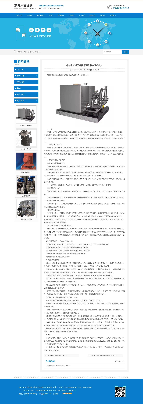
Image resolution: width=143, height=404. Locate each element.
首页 (25, 52)
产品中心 (71, 15)
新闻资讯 (92, 15)
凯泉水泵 (29, 15)
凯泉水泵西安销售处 (26, 125)
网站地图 (41, 394)
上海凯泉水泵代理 (26, 219)
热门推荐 (20, 101)
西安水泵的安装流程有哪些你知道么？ (105, 355)
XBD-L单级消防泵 (26, 172)
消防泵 (51, 15)
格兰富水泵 (40, 15)
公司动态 (38, 52)
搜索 (125, 52)
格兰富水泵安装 (26, 149)
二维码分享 (96, 70)
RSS (46, 394)
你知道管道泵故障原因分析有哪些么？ (59, 365)
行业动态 (20, 76)
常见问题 (20, 82)
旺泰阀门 (61, 15)
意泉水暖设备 (23, 5)
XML (50, 394)
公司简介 (102, 15)
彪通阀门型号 (26, 196)
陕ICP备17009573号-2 (31, 394)
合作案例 (82, 15)
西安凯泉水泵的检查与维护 (58, 355)
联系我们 (113, 15)
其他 (19, 88)
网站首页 (19, 15)
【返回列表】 (118, 361)
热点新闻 (20, 94)
